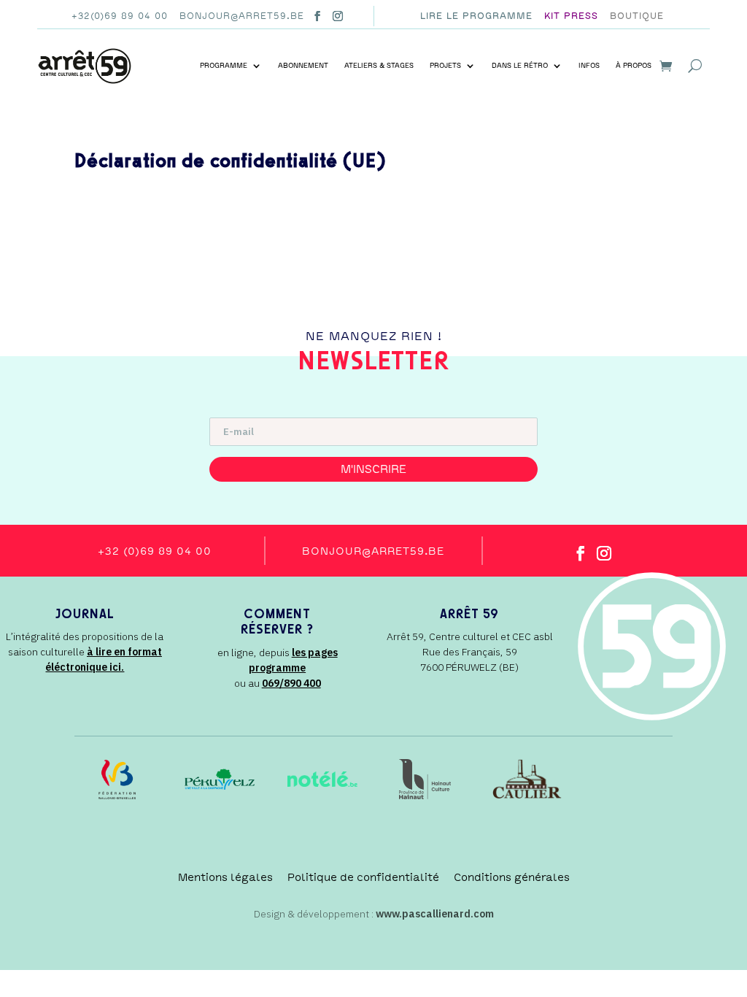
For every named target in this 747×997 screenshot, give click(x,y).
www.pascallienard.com (435, 913)
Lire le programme (476, 16)
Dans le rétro (520, 65)
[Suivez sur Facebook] (317, 16)
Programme (223, 65)
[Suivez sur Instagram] (338, 16)
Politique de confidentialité (363, 877)
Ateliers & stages (379, 65)
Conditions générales (512, 877)
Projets (445, 65)
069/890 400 (291, 683)
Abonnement (303, 65)
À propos (633, 65)
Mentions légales (225, 877)
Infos (589, 65)
